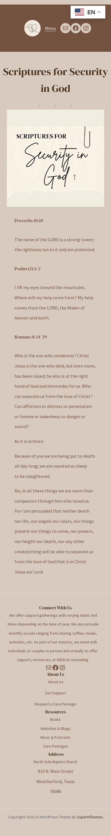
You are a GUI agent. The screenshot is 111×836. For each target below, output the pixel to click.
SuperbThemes (90, 817)
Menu (50, 28)
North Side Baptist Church (55, 761)
